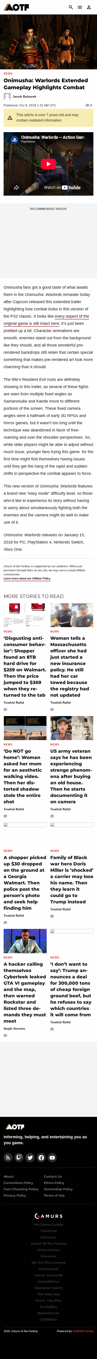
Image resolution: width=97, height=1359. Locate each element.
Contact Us (53, 1176)
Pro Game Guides (48, 1225)
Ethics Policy (54, 1183)
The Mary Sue (48, 1294)
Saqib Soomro (14, 1028)
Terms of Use (54, 1195)
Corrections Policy (18, 1183)
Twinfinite (48, 1231)
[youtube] (52, 1157)
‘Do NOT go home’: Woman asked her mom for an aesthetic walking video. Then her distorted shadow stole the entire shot (23, 776)
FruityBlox (48, 1307)
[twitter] (30, 1157)
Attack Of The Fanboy (49, 1244)
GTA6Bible (48, 1319)
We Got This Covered (48, 1263)
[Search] (70, 7)
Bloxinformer (48, 1313)
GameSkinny (48, 1281)
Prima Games (48, 1250)
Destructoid (48, 1269)
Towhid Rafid (14, 702)
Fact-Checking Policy (21, 1189)
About (9, 1176)
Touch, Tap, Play (48, 1300)
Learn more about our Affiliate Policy (27, 578)
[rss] (8, 1157)
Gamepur (48, 1237)
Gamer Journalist (48, 1275)
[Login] (88, 7)
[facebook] (41, 1157)
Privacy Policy (15, 1195)
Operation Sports (49, 1288)
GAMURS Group (83, 1331)
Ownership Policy (58, 1189)
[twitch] (18, 1157)
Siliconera (49, 1256)
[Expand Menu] (79, 7)
